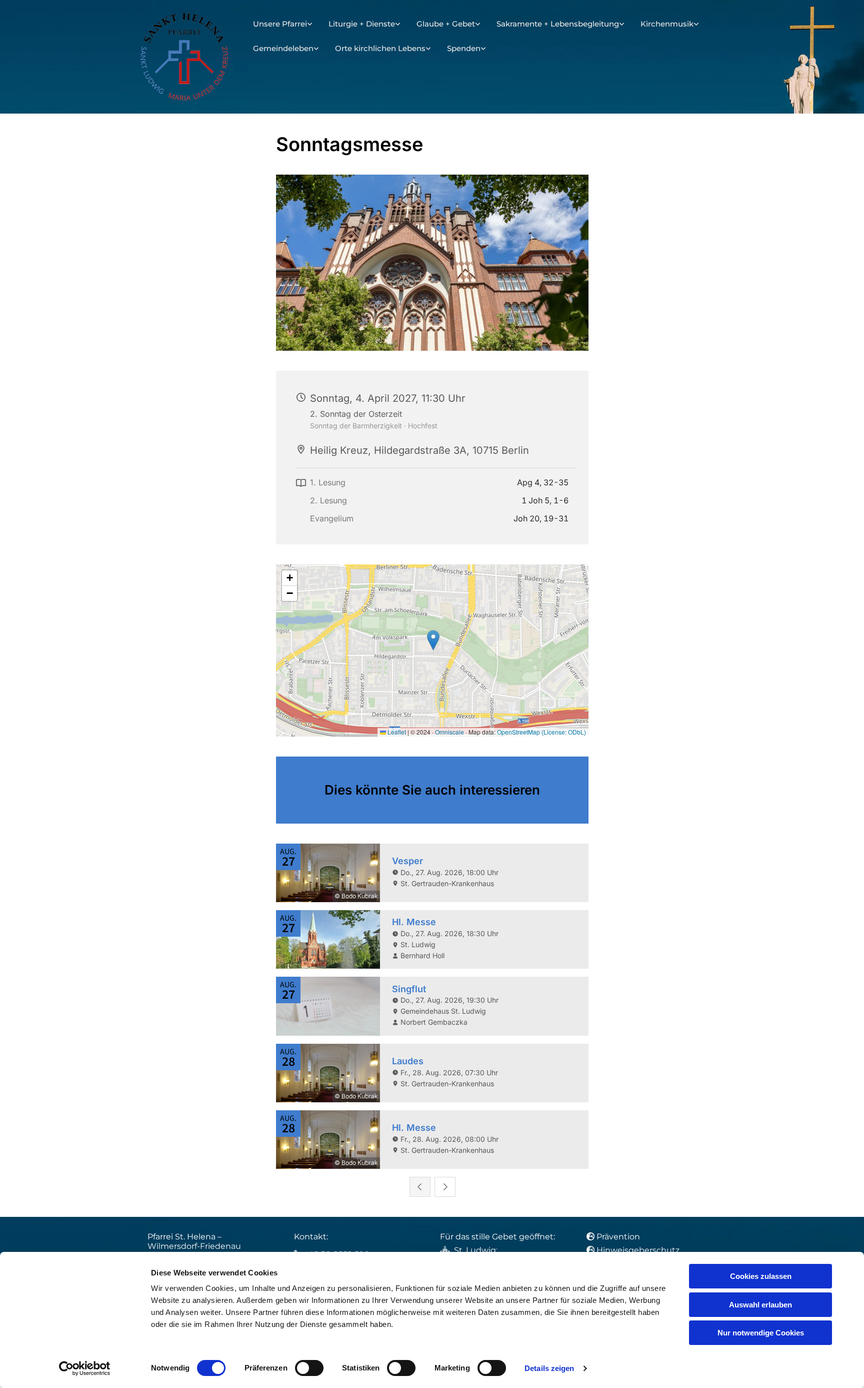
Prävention (619, 1236)
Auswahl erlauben (760, 1304)
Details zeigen (549, 1368)
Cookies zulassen (761, 1276)
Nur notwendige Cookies (761, 1332)
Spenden (463, 48)
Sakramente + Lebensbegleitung (557, 24)
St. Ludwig (475, 1250)
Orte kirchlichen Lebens (380, 48)
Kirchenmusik (667, 24)
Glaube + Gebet (445, 24)
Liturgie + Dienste (361, 24)
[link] (282, 24)
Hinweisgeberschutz (638, 1250)
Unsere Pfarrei (280, 24)
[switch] (309, 1368)
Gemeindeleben (283, 48)
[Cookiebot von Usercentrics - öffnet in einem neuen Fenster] (84, 1368)
